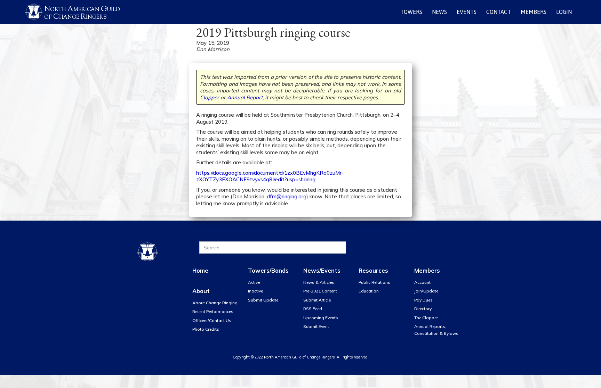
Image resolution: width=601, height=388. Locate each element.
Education (369, 291)
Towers (411, 12)
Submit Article (317, 300)
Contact (498, 12)
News (439, 12)
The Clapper (426, 317)
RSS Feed (312, 308)
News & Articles (318, 282)
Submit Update (263, 300)
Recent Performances (212, 311)
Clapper (209, 97)
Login (564, 12)
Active (254, 282)
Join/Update (426, 291)
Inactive (255, 291)
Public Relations (374, 282)
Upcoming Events (320, 317)
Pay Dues (423, 300)
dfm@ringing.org (286, 196)
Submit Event (316, 326)
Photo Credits (205, 329)
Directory (423, 308)
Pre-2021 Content (320, 291)
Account (422, 282)
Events (466, 12)
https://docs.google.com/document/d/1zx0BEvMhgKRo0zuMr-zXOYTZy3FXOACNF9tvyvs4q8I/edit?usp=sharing (270, 176)
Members (533, 12)
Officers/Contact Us (211, 320)
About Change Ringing (215, 302)
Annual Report (245, 97)
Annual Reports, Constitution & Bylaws (436, 330)
